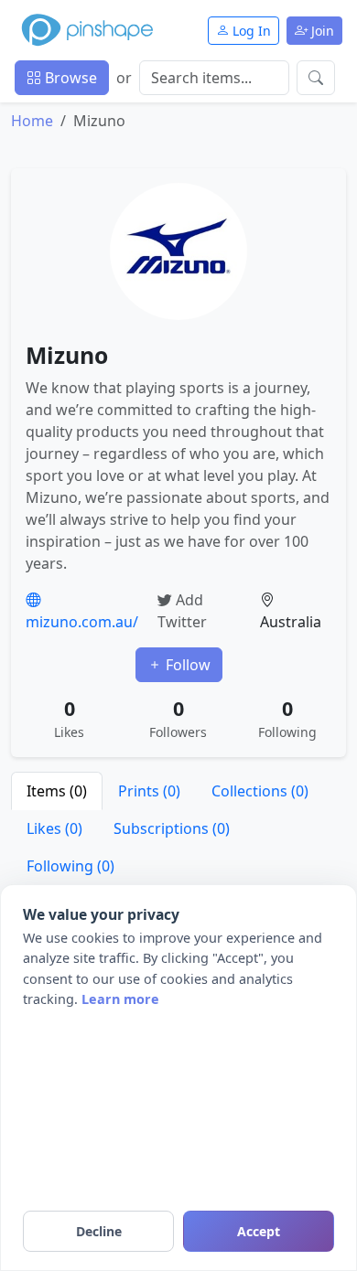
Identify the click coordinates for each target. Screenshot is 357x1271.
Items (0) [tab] (57, 791)
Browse (69, 78)
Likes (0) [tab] (54, 828)
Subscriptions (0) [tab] (172, 828)
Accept (258, 1231)
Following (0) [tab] (70, 866)
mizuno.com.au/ (82, 622)
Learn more (120, 999)
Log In (250, 30)
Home (32, 121)
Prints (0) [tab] (149, 791)
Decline (99, 1231)
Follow (186, 665)
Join (321, 30)
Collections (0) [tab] (259, 791)
